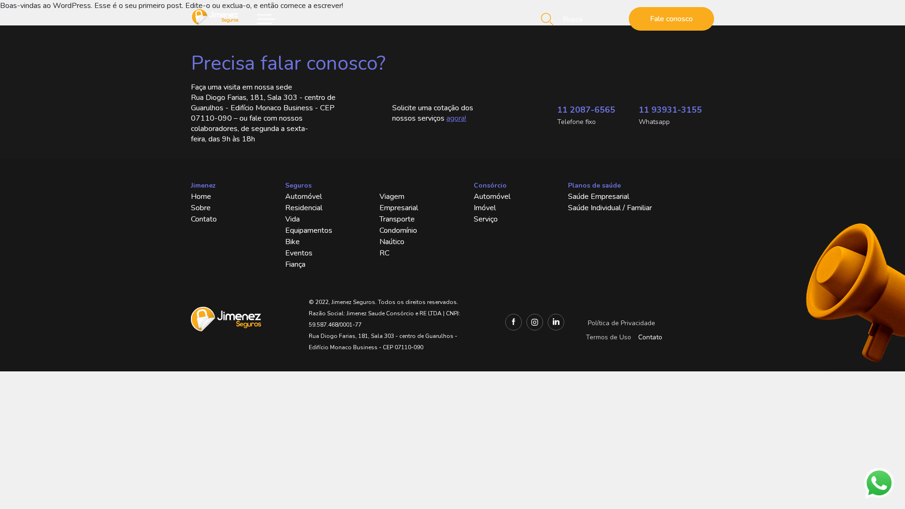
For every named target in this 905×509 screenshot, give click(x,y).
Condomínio (398, 230)
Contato (204, 219)
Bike (292, 242)
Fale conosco (671, 19)
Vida (292, 219)
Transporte (397, 219)
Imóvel (485, 208)
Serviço (486, 219)
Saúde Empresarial (598, 196)
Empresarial (398, 208)
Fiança (295, 264)
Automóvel (303, 196)
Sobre (201, 208)
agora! (456, 118)
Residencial (303, 208)
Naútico (391, 242)
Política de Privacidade (621, 323)
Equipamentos (308, 230)
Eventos (299, 253)
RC (384, 253)
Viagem (391, 196)
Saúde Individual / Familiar (610, 208)
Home (201, 196)
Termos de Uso (608, 337)
